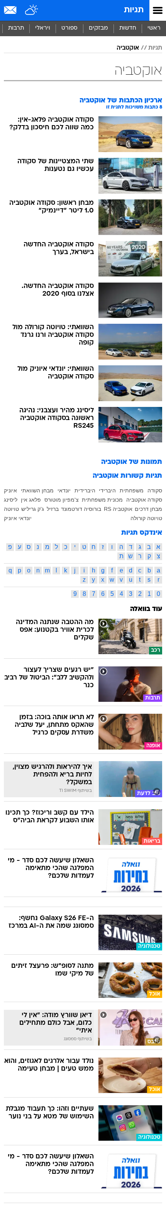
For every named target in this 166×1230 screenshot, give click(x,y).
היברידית (85, 490)
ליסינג (10, 500)
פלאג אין (31, 500)
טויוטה (11, 509)
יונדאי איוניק (18, 518)
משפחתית (132, 490)
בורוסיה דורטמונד (81, 509)
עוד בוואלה (146, 609)
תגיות (134, 10)
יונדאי (64, 490)
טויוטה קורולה (146, 518)
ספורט (69, 28)
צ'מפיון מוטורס (61, 500)
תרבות (16, 28)
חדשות (127, 28)
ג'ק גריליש (32, 509)
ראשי (154, 28)
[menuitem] (127, 28)
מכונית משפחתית (102, 500)
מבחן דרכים (148, 509)
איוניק (10, 490)
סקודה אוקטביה (144, 500)
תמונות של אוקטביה (131, 462)
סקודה (154, 490)
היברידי (107, 490)
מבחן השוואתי (37, 490)
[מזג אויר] (32, 10)
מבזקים (98, 28)
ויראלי (42, 28)
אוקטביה (128, 48)
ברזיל (53, 509)
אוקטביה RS (118, 509)
